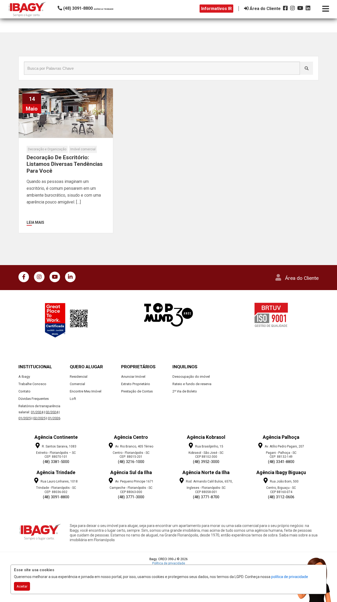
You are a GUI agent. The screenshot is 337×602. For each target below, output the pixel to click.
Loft (73, 399)
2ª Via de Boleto (184, 391)
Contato (24, 391)
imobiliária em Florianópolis (92, 540)
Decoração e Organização (47, 149)
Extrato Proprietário (135, 384)
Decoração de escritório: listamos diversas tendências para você (65, 164)
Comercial (77, 384)
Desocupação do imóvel (191, 377)
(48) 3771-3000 (131, 497)
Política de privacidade (168, 563)
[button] (93, 8)
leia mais (35, 222)
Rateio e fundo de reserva (191, 384)
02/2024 (52, 412)
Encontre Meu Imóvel (85, 391)
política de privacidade (289, 577)
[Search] (306, 68)
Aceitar (22, 586)
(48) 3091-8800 (56, 497)
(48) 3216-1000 (131, 461)
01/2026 (54, 418)
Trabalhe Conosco (32, 384)
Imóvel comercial (83, 149)
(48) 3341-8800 (281, 461)
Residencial (78, 377)
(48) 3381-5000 (56, 461)
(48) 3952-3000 (206, 461)
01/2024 (37, 412)
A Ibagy (24, 377)
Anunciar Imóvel (133, 377)
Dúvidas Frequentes (33, 399)
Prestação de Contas (137, 391)
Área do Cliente (302, 278)
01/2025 (24, 418)
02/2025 (39, 418)
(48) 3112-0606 (281, 497)
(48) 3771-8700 (206, 497)
